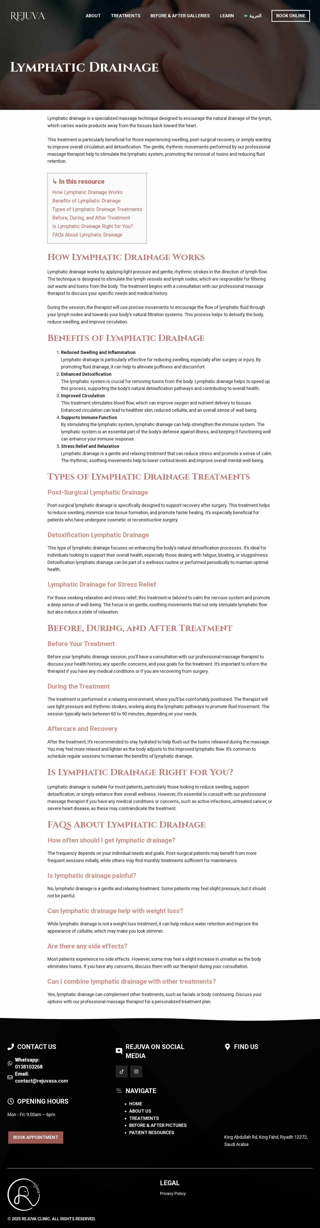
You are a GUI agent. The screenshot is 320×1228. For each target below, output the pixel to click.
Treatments (125, 15)
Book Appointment (35, 1137)
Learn (227, 15)
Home (135, 1103)
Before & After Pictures (158, 1125)
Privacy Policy (173, 1193)
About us (140, 1111)
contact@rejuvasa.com (41, 1081)
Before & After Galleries (180, 15)
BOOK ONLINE (290, 15)
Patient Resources (151, 1132)
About (93, 15)
